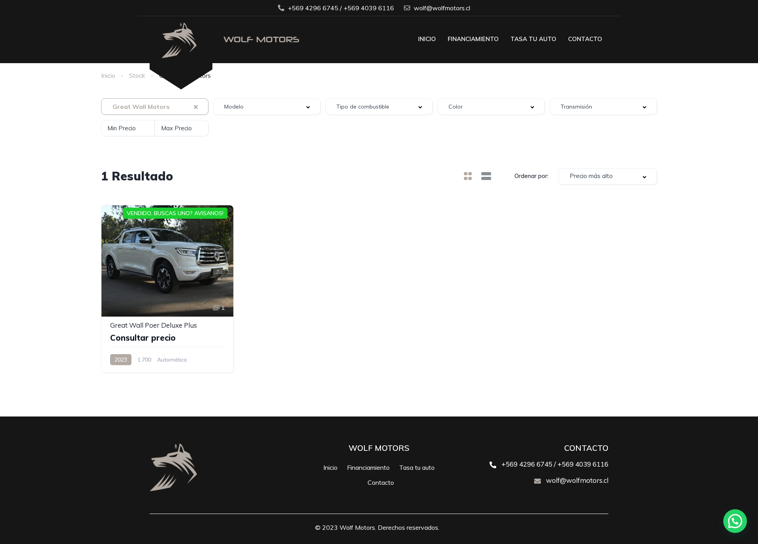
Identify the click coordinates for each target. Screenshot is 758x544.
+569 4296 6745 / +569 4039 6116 (554, 464)
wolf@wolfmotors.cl (576, 480)
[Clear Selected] (196, 106)
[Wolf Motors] (181, 56)
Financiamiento (473, 39)
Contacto (585, 39)
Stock (137, 75)
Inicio (427, 39)
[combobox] (154, 106)
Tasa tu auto (533, 39)
